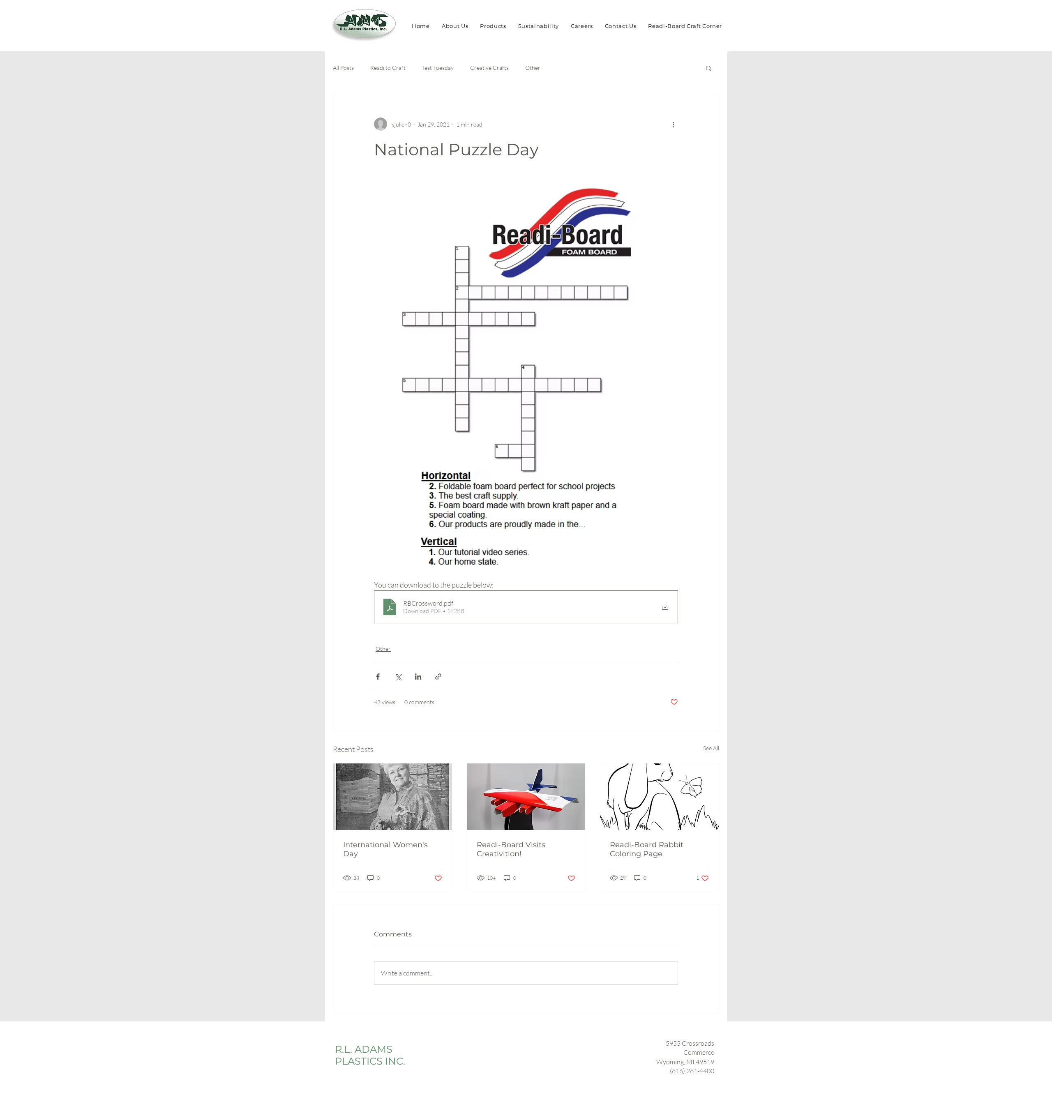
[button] (709, 68)
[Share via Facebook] (378, 676)
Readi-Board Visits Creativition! (511, 849)
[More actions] (673, 124)
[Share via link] (438, 676)
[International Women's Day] (392, 796)
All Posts (343, 67)
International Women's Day (385, 849)
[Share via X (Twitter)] (398, 676)
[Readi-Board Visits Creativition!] (526, 796)
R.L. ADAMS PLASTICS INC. (370, 1055)
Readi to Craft (388, 67)
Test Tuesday (438, 67)
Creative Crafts (489, 67)
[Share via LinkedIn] (418, 676)
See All (711, 748)
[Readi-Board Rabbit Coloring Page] (659, 796)
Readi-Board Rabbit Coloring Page (646, 849)
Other (532, 67)
